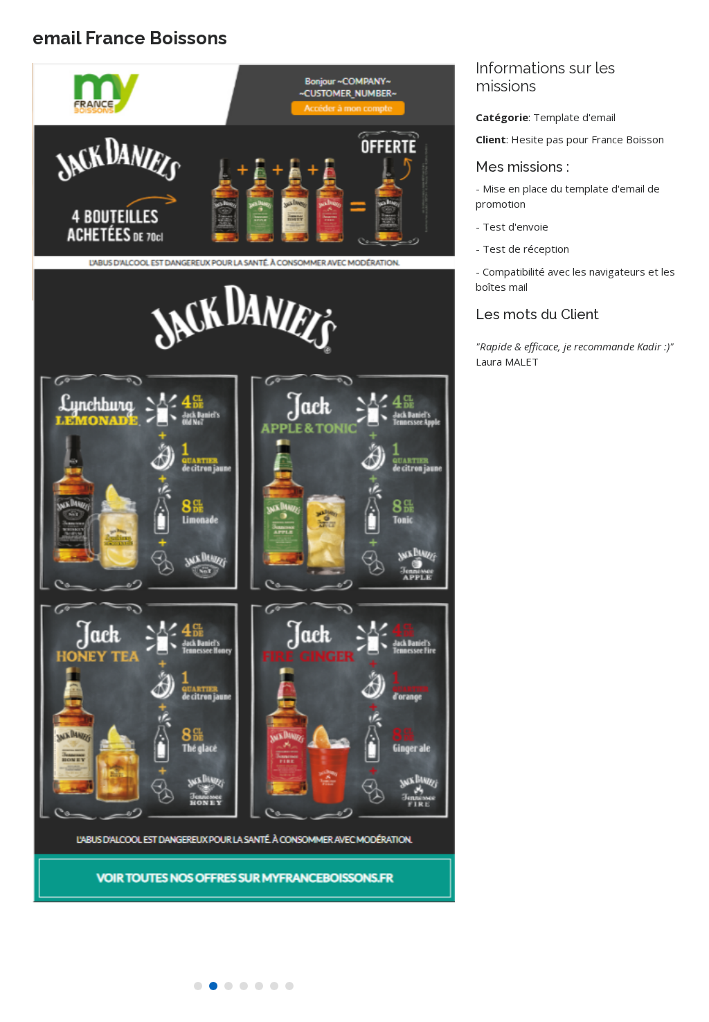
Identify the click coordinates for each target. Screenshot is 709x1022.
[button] (198, 986)
